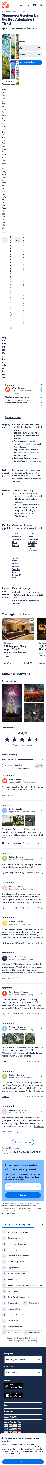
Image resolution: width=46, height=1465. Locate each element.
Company (8, 1411)
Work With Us (10, 1417)
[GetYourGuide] (5, 5)
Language (8, 1353)
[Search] (21, 5)
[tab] (17, 1224)
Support (7, 1405)
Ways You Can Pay (12, 1422)
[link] (18, 642)
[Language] (34, 5)
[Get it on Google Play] (13, 1386)
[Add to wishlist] (31, 621)
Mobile (7, 1381)
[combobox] (23, 768)
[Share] (41, 29)
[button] (12, 28)
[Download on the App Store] (13, 1395)
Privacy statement (9, 1213)
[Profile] (41, 5)
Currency (8, 1367)
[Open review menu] (41, 781)
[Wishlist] (28, 5)
